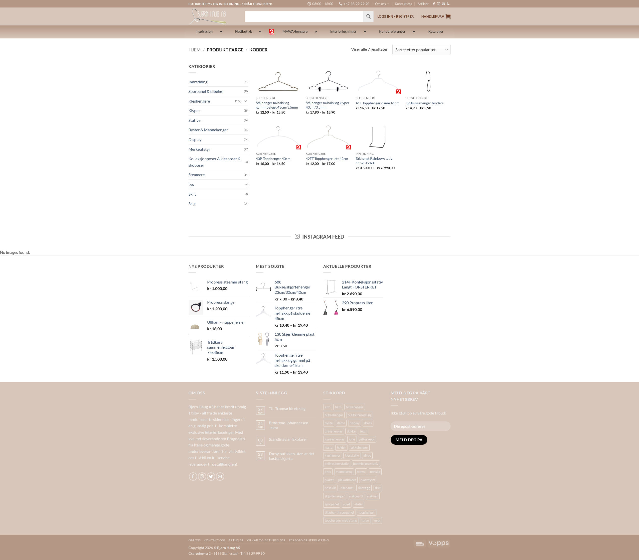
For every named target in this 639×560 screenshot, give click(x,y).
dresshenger (333, 431)
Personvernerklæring (309, 540)
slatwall (372, 496)
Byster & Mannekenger (208, 129)
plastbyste (368, 480)
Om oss (380, 4)
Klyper (194, 110)
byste (329, 423)
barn (338, 407)
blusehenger (354, 407)
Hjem (194, 49)
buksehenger (334, 415)
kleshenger (332, 455)
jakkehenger (359, 447)
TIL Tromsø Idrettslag (287, 408)
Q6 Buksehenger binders (425, 103)
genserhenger (334, 439)
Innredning (197, 81)
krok (328, 472)
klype (367, 455)
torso (365, 520)
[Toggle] (245, 101)
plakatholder (347, 480)
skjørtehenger (335, 496)
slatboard (356, 496)
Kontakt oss (403, 4)
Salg (191, 203)
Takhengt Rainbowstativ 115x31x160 (374, 160)
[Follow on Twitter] (211, 476)
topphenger (366, 512)
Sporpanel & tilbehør (206, 91)
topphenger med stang (341, 520)
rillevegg (364, 488)
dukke (351, 431)
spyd (346, 504)
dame (341, 423)
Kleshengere (199, 101)
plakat (329, 480)
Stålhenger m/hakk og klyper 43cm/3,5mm (327, 105)
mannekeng (344, 472)
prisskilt (330, 488)
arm (327, 407)
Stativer (195, 120)
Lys (191, 184)
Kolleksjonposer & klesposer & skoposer (214, 161)
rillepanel (346, 488)
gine (352, 439)
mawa (361, 472)
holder (341, 447)
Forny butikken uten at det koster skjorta (291, 456)
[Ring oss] (448, 4)
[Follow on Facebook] (433, 4)
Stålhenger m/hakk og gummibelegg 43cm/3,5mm (277, 105)
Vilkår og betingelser (266, 540)
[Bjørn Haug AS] (213, 16)
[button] (436, 16)
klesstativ (352, 455)
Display (194, 139)
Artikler (423, 4)
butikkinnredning (360, 415)
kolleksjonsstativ (337, 464)
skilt (378, 488)
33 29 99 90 (255, 553)
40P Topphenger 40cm (273, 158)
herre (328, 447)
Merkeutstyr (199, 149)
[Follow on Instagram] (438, 4)
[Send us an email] (443, 4)
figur (363, 431)
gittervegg (366, 439)
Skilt (192, 194)
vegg (376, 520)
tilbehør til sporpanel (339, 512)
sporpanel (332, 504)
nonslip (375, 472)
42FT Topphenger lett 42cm (327, 158)
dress (368, 423)
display (355, 423)
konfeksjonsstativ (365, 464)
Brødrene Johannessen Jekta (288, 425)
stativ (358, 504)
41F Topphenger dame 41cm (377, 103)
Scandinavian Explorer (288, 439)
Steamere (196, 174)
